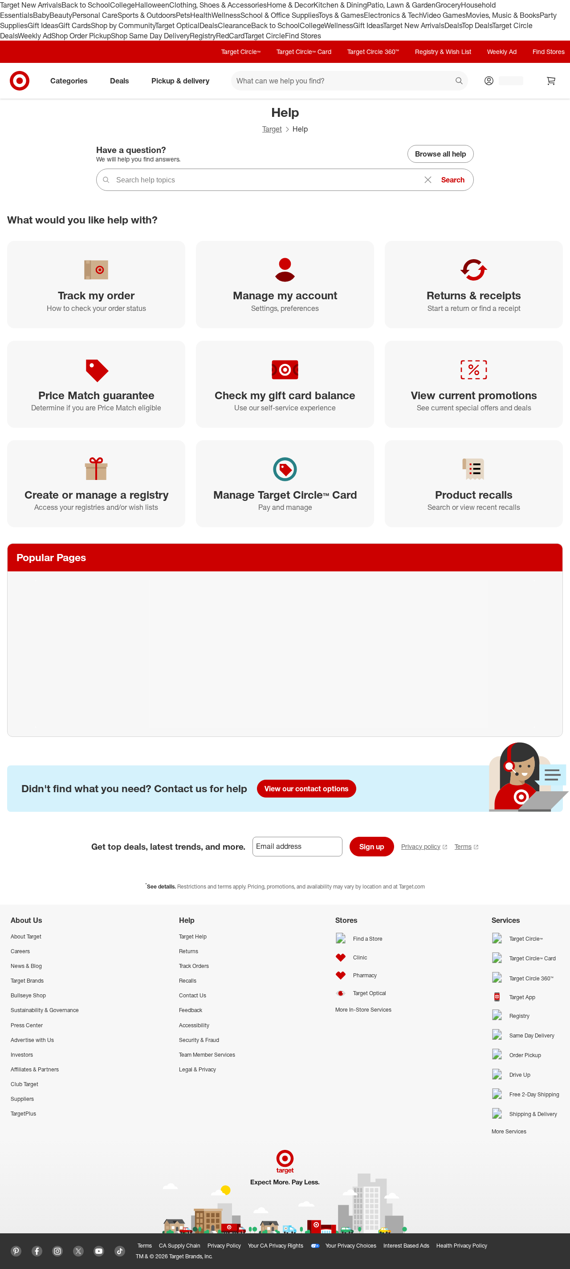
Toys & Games (341, 15)
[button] (4, 1264)
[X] (78, 1251)
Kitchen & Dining (340, 4)
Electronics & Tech (393, 15)
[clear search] (428, 180)
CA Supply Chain (179, 1245)
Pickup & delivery (180, 80)
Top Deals (477, 25)
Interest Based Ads (406, 1245)
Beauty (60, 15)
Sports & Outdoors (147, 15)
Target (272, 128)
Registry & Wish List (443, 51)
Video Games (444, 15)
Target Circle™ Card (304, 51)
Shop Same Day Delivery (150, 35)
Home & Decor (290, 4)
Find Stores (303, 35)
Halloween (152, 4)
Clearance (234, 25)
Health (201, 15)
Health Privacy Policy (461, 1245)
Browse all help (440, 153)
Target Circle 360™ (373, 51)
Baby (41, 15)
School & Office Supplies (279, 15)
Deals (209, 25)
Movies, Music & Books (503, 15)
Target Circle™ (241, 51)
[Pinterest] (16, 1251)
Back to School (85, 4)
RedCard (230, 35)
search (459, 81)
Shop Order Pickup (81, 35)
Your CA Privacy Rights (275, 1245)
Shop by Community (123, 25)
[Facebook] (37, 1251)
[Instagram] (57, 1251)
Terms (463, 846)
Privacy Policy (224, 1245)
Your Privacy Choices (351, 1245)
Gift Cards (74, 25)
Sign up (371, 846)
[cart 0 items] (551, 81)
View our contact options (307, 788)
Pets (183, 15)
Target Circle (264, 35)
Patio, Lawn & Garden (401, 4)
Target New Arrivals (30, 4)
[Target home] (19, 80)
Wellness (226, 15)
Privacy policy (420, 846)
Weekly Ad (34, 35)
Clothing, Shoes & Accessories (218, 4)
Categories (69, 80)
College (122, 4)
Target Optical (177, 25)
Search (452, 179)
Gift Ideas (43, 25)
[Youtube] (99, 1251)
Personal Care (95, 15)
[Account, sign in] (506, 81)
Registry (203, 35)
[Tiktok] (119, 1251)
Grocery (448, 4)
